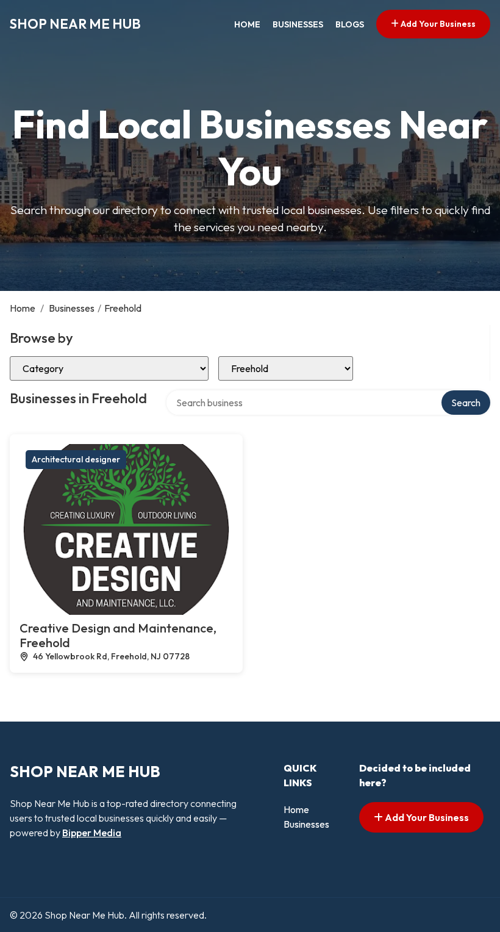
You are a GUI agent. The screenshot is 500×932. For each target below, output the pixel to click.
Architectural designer (76, 459)
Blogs (349, 24)
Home (247, 24)
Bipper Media (91, 832)
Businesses (298, 24)
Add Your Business (437, 23)
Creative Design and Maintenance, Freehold (118, 635)
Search (465, 402)
